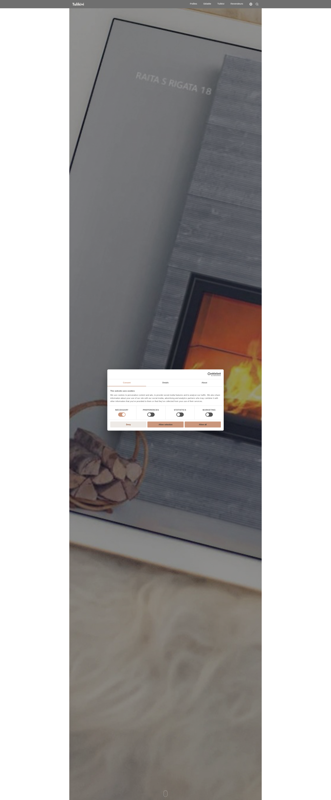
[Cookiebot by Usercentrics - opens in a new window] (209, 374)
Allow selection (165, 424)
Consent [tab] (127, 383)
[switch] (151, 414)
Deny (128, 424)
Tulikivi (220, 3)
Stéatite (207, 3)
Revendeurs (237, 3)
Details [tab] (165, 383)
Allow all (203, 424)
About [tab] (204, 383)
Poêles (193, 3)
